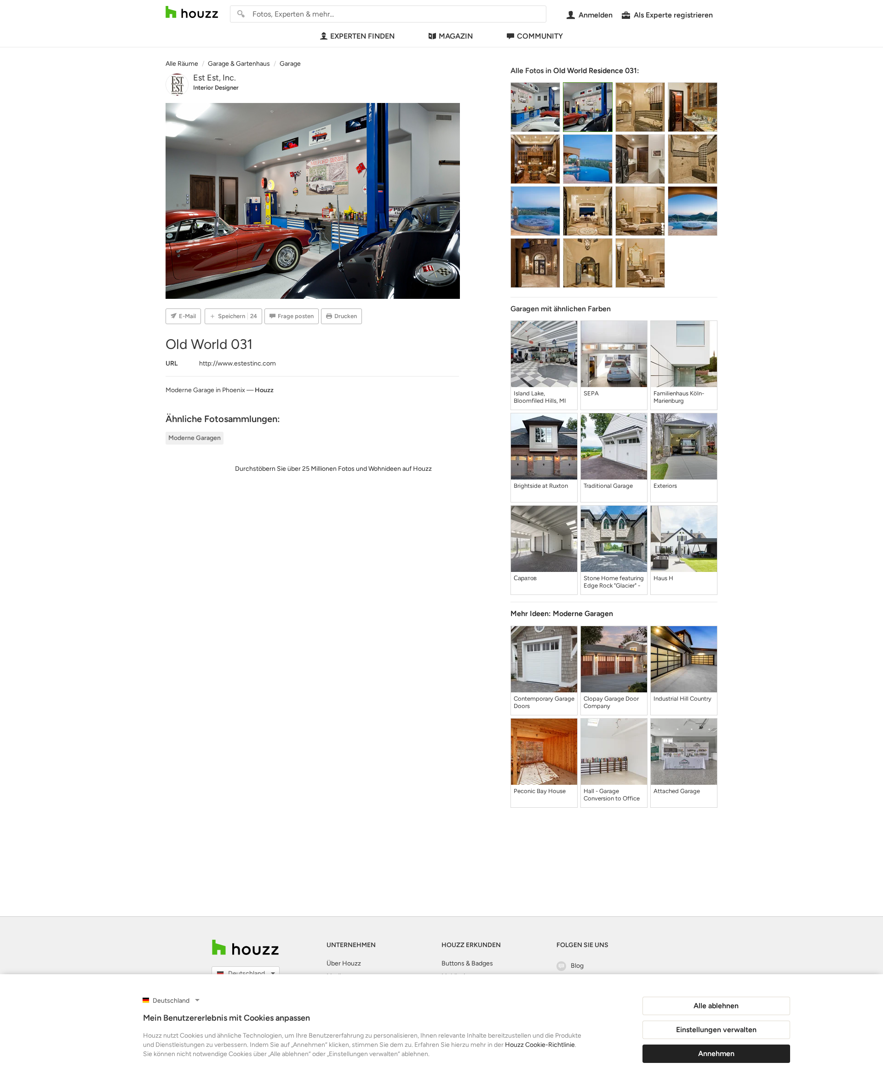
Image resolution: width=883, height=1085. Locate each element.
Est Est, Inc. (214, 78)
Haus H (663, 578)
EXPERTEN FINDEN (362, 36)
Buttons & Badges (467, 963)
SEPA (591, 393)
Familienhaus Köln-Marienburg (679, 397)
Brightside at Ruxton (541, 485)
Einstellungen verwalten (716, 1029)
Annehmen (716, 1053)
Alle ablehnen (716, 1005)
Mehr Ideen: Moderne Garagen (561, 613)
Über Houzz (344, 963)
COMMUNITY (540, 36)
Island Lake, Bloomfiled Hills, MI (540, 397)
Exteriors (665, 485)
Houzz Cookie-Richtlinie (540, 1045)
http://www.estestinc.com (237, 363)
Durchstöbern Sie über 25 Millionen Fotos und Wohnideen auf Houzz (333, 469)
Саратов (525, 578)
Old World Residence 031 (595, 70)
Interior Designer (216, 87)
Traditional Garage (608, 485)
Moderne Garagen (194, 438)
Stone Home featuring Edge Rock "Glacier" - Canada (614, 582)
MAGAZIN (456, 36)
